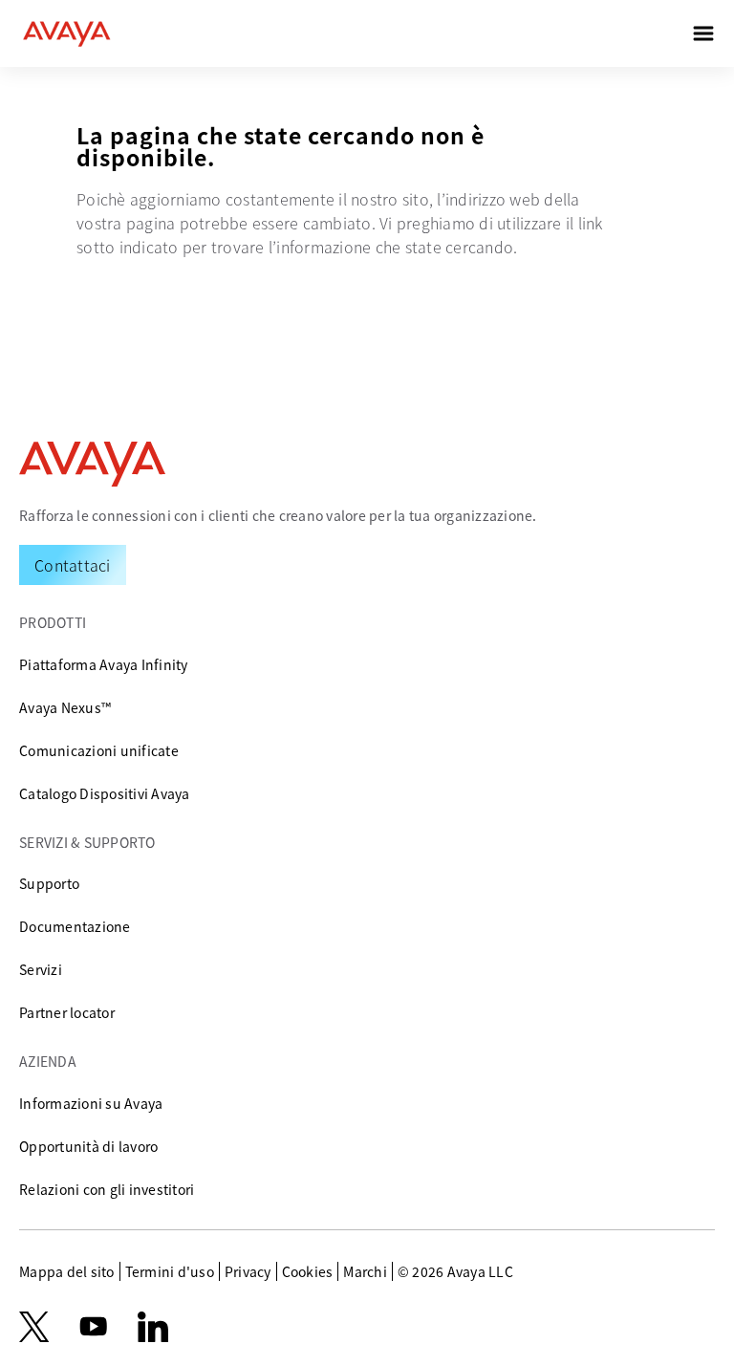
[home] (67, 33)
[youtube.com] (93, 1326)
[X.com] (34, 1327)
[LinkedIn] (153, 1327)
